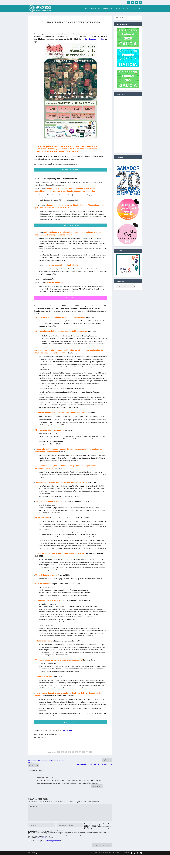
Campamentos (95, 8)
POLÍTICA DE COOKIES (122, 853)
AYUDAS (118, 8)
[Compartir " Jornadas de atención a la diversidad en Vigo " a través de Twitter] (62, 752)
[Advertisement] (128, 124)
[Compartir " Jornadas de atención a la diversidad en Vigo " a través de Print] (90, 752)
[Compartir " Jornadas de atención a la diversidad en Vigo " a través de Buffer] (80, 752)
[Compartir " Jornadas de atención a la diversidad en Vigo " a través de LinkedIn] (76, 752)
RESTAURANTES (108, 8)
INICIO (85, 8)
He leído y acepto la (45, 841)
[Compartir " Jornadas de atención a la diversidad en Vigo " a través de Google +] (66, 752)
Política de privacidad (52, 841)
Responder (96, 786)
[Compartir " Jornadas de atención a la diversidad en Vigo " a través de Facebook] (59, 752)
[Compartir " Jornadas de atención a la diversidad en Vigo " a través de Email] (87, 752)
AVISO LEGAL (94, 853)
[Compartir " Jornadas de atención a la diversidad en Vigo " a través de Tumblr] (69, 752)
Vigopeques (38, 853)
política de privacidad (42, 837)
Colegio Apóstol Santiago (95, 39)
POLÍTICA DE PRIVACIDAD (106, 853)
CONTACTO (136, 8)
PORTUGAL (126, 8)
